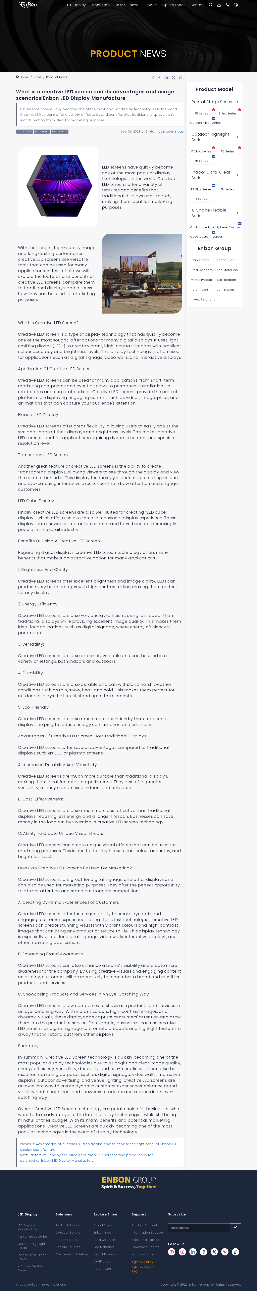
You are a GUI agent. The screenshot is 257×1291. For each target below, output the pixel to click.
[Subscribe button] (235, 1227)
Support (150, 5)
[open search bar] (210, 5)
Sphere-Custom (228, 227)
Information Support (147, 1233)
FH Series (201, 161)
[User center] (219, 5)
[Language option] (236, 5)
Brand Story (200, 260)
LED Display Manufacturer (28, 1227)
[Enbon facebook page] (203, 1251)
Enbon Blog (100, 5)
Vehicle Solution (68, 1247)
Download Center (145, 1247)
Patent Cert (199, 290)
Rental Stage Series (212, 102)
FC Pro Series (201, 151)
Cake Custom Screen (202, 237)
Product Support (144, 1225)
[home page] (28, 5)
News (134, 5)
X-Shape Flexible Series (209, 213)
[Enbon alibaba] (227, 5)
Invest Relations (203, 299)
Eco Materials (227, 270)
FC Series (228, 151)
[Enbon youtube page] (171, 1251)
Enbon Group (199, 1285)
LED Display (76, 5)
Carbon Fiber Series (202, 123)
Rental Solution (67, 1225)
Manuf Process (202, 280)
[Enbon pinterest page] (224, 1251)
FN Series (228, 189)
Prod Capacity (202, 270)
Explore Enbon (174, 5)
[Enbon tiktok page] (235, 1251)
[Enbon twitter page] (214, 1251)
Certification (226, 280)
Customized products (202, 227)
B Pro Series (228, 113)
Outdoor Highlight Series (210, 137)
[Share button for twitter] (173, 77)
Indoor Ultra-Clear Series (211, 175)
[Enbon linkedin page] (193, 1251)
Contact (198, 5)
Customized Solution (72, 1254)
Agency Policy (142, 1262)
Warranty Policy (144, 1254)
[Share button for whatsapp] (180, 77)
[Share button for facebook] (159, 77)
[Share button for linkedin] (166, 77)
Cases (120, 5)
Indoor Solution (68, 1240)
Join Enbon (226, 290)
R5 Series (201, 113)
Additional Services (146, 1240)
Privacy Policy (26, 1285)
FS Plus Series (201, 189)
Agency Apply (142, 1267)
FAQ (135, 1272)
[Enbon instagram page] (182, 1251)
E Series (201, 199)
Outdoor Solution (69, 1233)
